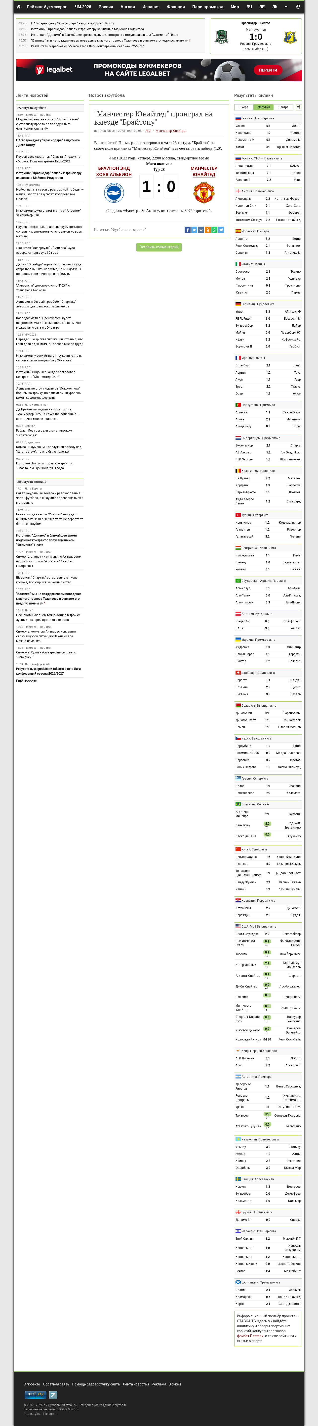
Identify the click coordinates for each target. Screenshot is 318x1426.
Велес (296, 173)
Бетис (296, 239)
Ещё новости (26, 681)
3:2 (268, 325)
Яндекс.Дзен (33, 1414)
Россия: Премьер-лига (256, 44)
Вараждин (243, 915)
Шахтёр (241, 661)
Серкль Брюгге (246, 492)
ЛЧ (249, 7)
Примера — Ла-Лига (38, 114)
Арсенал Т (243, 180)
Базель (296, 694)
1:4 (268, 1271)
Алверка (241, 412)
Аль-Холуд (243, 588)
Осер (239, 393)
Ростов (265, 23)
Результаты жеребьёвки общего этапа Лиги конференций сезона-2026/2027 (87, 46)
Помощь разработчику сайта (96, 1384)
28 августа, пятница (31, 482)
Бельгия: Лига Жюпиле (258, 471)
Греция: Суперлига (254, 778)
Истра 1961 (243, 908)
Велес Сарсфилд (288, 1086)
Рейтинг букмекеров (47, 7)
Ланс (297, 365)
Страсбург (243, 365)
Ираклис (295, 786)
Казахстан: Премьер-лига (260, 1139)
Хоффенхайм (291, 339)
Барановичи (292, 713)
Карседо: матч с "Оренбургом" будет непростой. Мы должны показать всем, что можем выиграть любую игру (48, 322)
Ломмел (295, 492)
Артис (296, 746)
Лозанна (242, 687)
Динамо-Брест (246, 720)
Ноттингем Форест (288, 198)
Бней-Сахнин (245, 1238)
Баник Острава (246, 767)
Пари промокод (207, 7)
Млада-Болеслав (288, 753)
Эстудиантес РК (289, 1107)
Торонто (241, 954)
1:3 (268, 252)
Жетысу (295, 1147)
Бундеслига (32, 185)
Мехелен (294, 478)
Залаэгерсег (291, 562)
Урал (297, 180)
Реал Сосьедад (247, 245)
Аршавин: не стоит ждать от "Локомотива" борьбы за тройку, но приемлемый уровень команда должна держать (48, 393)
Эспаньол (293, 245)
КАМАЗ (295, 166)
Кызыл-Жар (292, 1168)
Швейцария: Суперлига (258, 673)
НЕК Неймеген (290, 459)
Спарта (296, 445)
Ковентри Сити (246, 205)
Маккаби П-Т (292, 1238)
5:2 (268, 239)
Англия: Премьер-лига (257, 191)
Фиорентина (244, 285)
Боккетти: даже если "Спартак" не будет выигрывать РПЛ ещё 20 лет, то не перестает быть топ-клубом (49, 519)
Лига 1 (29, 610)
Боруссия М (292, 318)
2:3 (268, 278)
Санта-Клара (292, 412)
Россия (106, 7)
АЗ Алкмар (243, 452)
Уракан (240, 1107)
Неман (240, 727)
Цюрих (296, 687)
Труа (297, 372)
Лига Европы (33, 488)
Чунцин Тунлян (290, 889)
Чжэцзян (242, 864)
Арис (239, 1065)
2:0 (268, 292)
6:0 (268, 864)
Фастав (295, 760)
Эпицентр (294, 647)
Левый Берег (245, 654)
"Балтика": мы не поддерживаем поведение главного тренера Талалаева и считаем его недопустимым (108, 40)
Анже (297, 393)
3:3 (268, 147)
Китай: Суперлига (254, 849)
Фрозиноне (293, 285)
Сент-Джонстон (290, 1304)
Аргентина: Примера (256, 1077)
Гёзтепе (295, 536)
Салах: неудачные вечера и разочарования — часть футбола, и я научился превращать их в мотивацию (49, 497)
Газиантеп (243, 529)
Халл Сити (293, 205)
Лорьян (241, 372)
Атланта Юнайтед (248, 976)
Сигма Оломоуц (289, 767)
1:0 (268, 133)
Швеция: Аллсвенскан (257, 1179)
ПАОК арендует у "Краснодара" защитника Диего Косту (72, 23)
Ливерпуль (243, 198)
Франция (176, 7)
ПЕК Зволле (244, 459)
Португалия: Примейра (258, 405)
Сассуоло (242, 271)
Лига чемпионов (35, 404)
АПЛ (148, 131)
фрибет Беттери (250, 1336)
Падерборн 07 (291, 332)
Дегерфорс (293, 1193)
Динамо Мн (244, 713)
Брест (239, 386)
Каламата (293, 793)
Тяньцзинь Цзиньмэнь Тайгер (248, 873)
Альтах (296, 628)
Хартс (240, 1304)
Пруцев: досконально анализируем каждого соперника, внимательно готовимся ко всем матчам (49, 231)
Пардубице (243, 746)
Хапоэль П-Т (244, 1248)
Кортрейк (242, 485)
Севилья (242, 252)
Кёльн (240, 339)
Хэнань (241, 889)
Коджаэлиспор (290, 522)
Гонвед (241, 562)
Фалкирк (294, 1290)
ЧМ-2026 (83, 7)
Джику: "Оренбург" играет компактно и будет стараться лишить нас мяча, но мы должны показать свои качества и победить (49, 269)
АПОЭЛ (295, 1058)
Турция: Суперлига (254, 515)
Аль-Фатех (243, 595)
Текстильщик (245, 173)
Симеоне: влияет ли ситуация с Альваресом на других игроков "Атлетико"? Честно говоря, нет (48, 561)
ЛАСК (239, 628)
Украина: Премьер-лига (258, 639)
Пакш (297, 555)
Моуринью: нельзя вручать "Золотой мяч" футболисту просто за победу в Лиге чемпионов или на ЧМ (47, 124)
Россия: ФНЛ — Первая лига (261, 158)
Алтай (296, 1154)
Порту (297, 426)
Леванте (241, 239)
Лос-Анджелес (290, 986)
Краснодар (249, 23)
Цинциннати (292, 997)
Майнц (240, 332)
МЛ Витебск (292, 720)
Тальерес (242, 1115)
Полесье (294, 661)
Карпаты (294, 654)
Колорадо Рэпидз (248, 1039)
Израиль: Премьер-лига (258, 1231)
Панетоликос (245, 793)
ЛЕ (262, 7)
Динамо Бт (243, 1220)
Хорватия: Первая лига (258, 900)
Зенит (296, 126)
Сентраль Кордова (287, 1115)
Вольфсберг (292, 621)
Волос (240, 786)
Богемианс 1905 (247, 753)
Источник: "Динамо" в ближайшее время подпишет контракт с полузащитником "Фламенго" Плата (105, 35)
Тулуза (296, 386)
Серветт (241, 680)
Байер (296, 325)
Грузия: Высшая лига (257, 1212)
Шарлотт (295, 976)
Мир (235, 7)
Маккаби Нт (292, 1271)
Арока (240, 419)
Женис (240, 1154)
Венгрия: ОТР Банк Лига (258, 548)
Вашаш (296, 569)
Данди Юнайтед (289, 1297)
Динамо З (293, 908)
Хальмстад (243, 1201)
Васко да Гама (246, 836)
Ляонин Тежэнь (290, 882)
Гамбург (295, 346)
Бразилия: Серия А (255, 804)
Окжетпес (293, 1161)
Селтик (240, 1290)
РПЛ (27, 135)
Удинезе (294, 278)
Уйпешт (241, 569)
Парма (296, 292)
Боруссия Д (244, 346)
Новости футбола (107, 95)
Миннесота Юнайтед (243, 1008)
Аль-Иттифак (244, 602)
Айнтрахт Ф (293, 311)
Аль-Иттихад (292, 595)
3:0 (268, 318)
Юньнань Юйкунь (289, 864)
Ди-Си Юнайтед (246, 986)
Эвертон (295, 212)
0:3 (268, 285)
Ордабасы (243, 1168)
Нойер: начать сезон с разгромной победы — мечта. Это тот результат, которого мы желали (50, 194)
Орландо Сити (290, 1008)
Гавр (297, 379)
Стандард (294, 501)
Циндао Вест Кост (288, 873)
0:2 (268, 220)
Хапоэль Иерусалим (293, 1248)
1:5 (268, 857)
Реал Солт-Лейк (289, 1039)
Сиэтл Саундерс (247, 934)
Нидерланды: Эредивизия (260, 438)
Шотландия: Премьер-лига (260, 1282)
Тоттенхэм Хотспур (249, 220)
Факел (240, 126)
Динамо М (293, 140)
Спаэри (295, 1220)
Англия (127, 7)
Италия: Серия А (253, 264)
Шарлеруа (293, 485)
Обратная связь (56, 1384)
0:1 (268, 126)
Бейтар (240, 1271)
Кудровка (242, 647)
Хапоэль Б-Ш (291, 1257)
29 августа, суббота (31, 108)
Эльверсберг (245, 325)
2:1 (268, 245)
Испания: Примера (255, 231)
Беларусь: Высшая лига (259, 705)
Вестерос (294, 1186)
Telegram (50, 1414)
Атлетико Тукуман (248, 1126)
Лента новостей (32, 95)
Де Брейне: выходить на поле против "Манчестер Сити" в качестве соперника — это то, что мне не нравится (48, 414)
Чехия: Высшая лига (256, 738)
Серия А (30, 426)
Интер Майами (246, 965)
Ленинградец (245, 166)
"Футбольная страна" (128, 230)
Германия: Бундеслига (257, 304)
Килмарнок (243, 1297)
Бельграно (293, 1126)
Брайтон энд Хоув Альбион (114, 171)
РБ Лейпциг (244, 318)
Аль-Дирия (293, 602)
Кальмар (294, 1201)
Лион (239, 379)
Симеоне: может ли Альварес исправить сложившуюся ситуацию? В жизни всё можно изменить (46, 636)
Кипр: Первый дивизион (259, 1051)
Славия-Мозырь (289, 727)
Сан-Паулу (243, 825)
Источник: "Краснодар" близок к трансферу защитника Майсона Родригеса (87, 29)
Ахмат (240, 147)
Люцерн (295, 680)
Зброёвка (242, 760)
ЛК (275, 7)
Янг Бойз (242, 694)
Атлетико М (292, 252)
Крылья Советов (289, 147)
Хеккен (241, 1186)
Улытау (241, 1147)
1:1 (268, 212)
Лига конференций (37, 664)
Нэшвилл (242, 997)
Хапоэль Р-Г (244, 1257)
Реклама (159, 1384)
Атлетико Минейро (242, 814)
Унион (240, 311)
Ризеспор (294, 529)
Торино (296, 271)
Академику (243, 426)
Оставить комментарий (159, 247)
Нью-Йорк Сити (290, 954)
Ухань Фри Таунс (289, 857)
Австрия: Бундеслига (257, 614)
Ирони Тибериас (289, 1264)
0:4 (268, 1297)
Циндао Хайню (246, 857)
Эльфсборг (243, 1193)
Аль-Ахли (294, 588)
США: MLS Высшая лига (259, 926)
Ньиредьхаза (245, 555)
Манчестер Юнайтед (170, 131)
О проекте (32, 1384)
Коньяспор (243, 522)
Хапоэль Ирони (246, 1264)
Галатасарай (244, 536)
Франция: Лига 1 (253, 358)
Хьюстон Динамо (248, 1030)
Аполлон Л (293, 1065)
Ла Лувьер (243, 478)
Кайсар (241, 1161)
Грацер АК (243, 621)
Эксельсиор (244, 445)
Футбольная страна (61, 1405)
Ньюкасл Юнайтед (288, 220)
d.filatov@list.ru (67, 1409)
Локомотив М (245, 140)
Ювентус (242, 292)
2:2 (269, 180)
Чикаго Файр (291, 934)
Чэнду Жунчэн (246, 882)
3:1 (268, 569)
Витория (295, 814)
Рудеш (296, 915)
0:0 (268, 332)
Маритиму (293, 419)
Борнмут (241, 212)
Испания (150, 7)
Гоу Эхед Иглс (290, 452)
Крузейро (294, 836)
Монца (240, 278)
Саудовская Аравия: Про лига (263, 581)
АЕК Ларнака (245, 1058)
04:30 (267, 1039)
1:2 (268, 372)
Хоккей (175, 1384)
